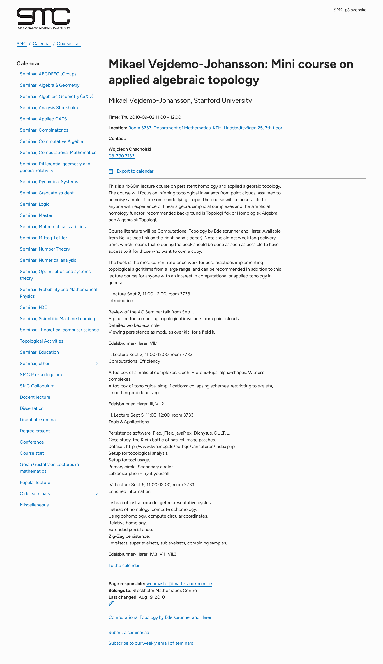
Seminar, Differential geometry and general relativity (55, 167)
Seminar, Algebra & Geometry (49, 85)
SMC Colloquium (37, 386)
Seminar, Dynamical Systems (49, 181)
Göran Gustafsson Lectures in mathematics (49, 468)
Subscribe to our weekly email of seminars (151, 643)
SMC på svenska (350, 9)
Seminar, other (34, 363)
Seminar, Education (39, 352)
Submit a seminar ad (129, 632)
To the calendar (124, 565)
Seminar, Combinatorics (44, 130)
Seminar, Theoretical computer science (59, 329)
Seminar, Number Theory (45, 249)
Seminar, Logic (35, 204)
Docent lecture (35, 397)
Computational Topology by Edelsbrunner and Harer (160, 617)
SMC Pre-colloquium (41, 374)
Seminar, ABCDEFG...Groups (48, 74)
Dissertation (32, 408)
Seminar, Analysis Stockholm (49, 107)
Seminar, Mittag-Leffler (43, 237)
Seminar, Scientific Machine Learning (57, 318)
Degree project (35, 430)
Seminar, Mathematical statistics (53, 226)
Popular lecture (35, 482)
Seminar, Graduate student (47, 193)
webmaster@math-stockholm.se (179, 583)
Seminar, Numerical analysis (48, 260)
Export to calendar (135, 171)
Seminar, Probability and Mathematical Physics (58, 293)
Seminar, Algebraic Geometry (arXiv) (56, 96)
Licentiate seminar (38, 419)
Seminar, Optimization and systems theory (55, 275)
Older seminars (35, 493)
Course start (69, 43)
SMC (22, 43)
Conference (32, 442)
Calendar (42, 43)
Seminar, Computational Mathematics (58, 152)
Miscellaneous (34, 504)
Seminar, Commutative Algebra (51, 141)
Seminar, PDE (33, 307)
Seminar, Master (36, 215)
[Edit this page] (111, 603)
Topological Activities (41, 341)
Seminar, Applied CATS (43, 118)
